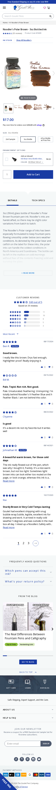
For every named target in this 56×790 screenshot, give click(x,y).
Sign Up (46, 743)
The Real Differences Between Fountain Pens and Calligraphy (25, 636)
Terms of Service (21, 787)
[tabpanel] (28, 246)
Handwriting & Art (26, 644)
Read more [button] (9, 481)
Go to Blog (28, 662)
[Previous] (2, 73)
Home (5, 23)
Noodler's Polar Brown (20, 23)
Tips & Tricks (11, 644)
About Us (9, 709)
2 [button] (23, 543)
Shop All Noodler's (23, 40)
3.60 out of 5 (35, 302)
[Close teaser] (17, 787)
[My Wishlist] (45, 7)
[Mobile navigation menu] (4, 7)
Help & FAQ (9, 717)
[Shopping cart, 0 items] (50, 7)
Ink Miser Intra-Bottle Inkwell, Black (6, 159)
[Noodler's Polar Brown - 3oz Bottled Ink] (8, 108)
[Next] (53, 73)
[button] (15, 312)
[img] (10, 341)
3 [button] (28, 543)
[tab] (13, 202)
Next (53, 108)
